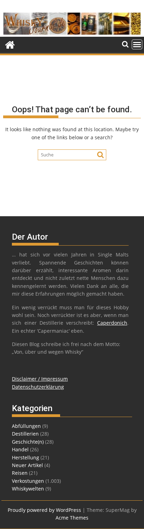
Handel (20, 449)
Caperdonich (112, 322)
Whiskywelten (28, 488)
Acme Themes (72, 517)
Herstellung (25, 457)
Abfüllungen (26, 426)
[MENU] (137, 44)
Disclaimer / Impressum (40, 378)
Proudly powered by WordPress (44, 510)
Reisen (20, 473)
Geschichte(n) (28, 441)
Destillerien (25, 433)
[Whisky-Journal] (72, 32)
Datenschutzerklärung (38, 386)
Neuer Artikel (27, 465)
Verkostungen (28, 481)
